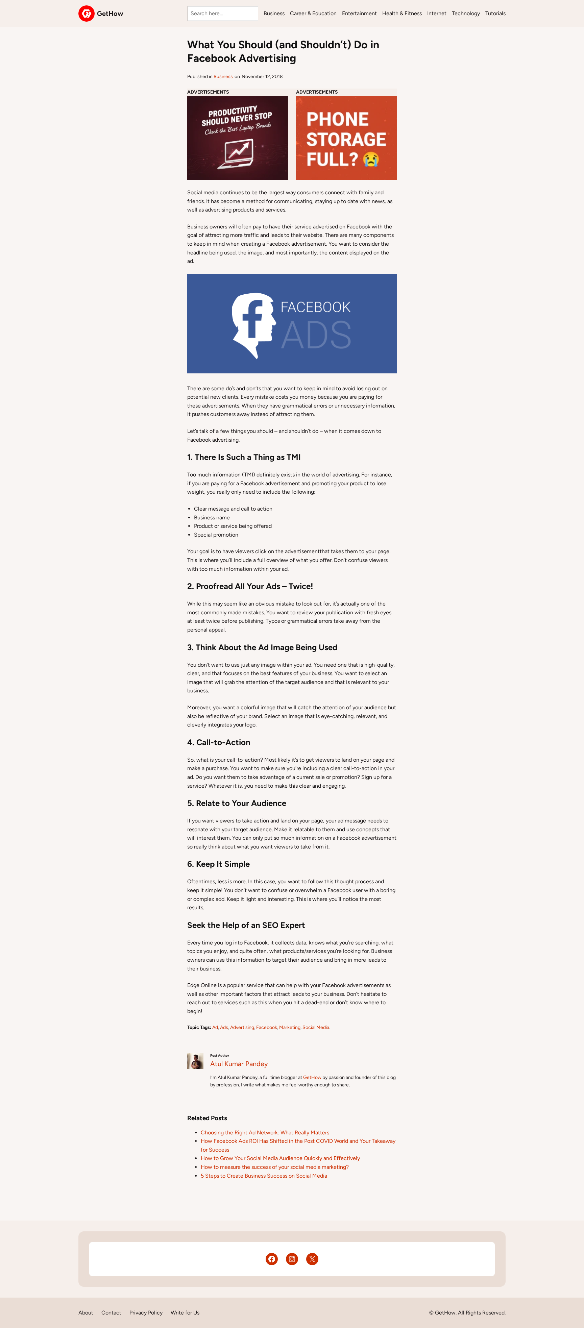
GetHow (110, 13)
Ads (224, 1027)
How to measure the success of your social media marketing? (275, 1167)
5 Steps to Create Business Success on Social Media (264, 1176)
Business (223, 76)
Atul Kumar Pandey (239, 1064)
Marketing (289, 1027)
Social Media (315, 1027)
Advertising (242, 1027)
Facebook (266, 1027)
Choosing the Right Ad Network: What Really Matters (265, 1132)
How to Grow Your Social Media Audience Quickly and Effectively (280, 1158)
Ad (215, 1027)
